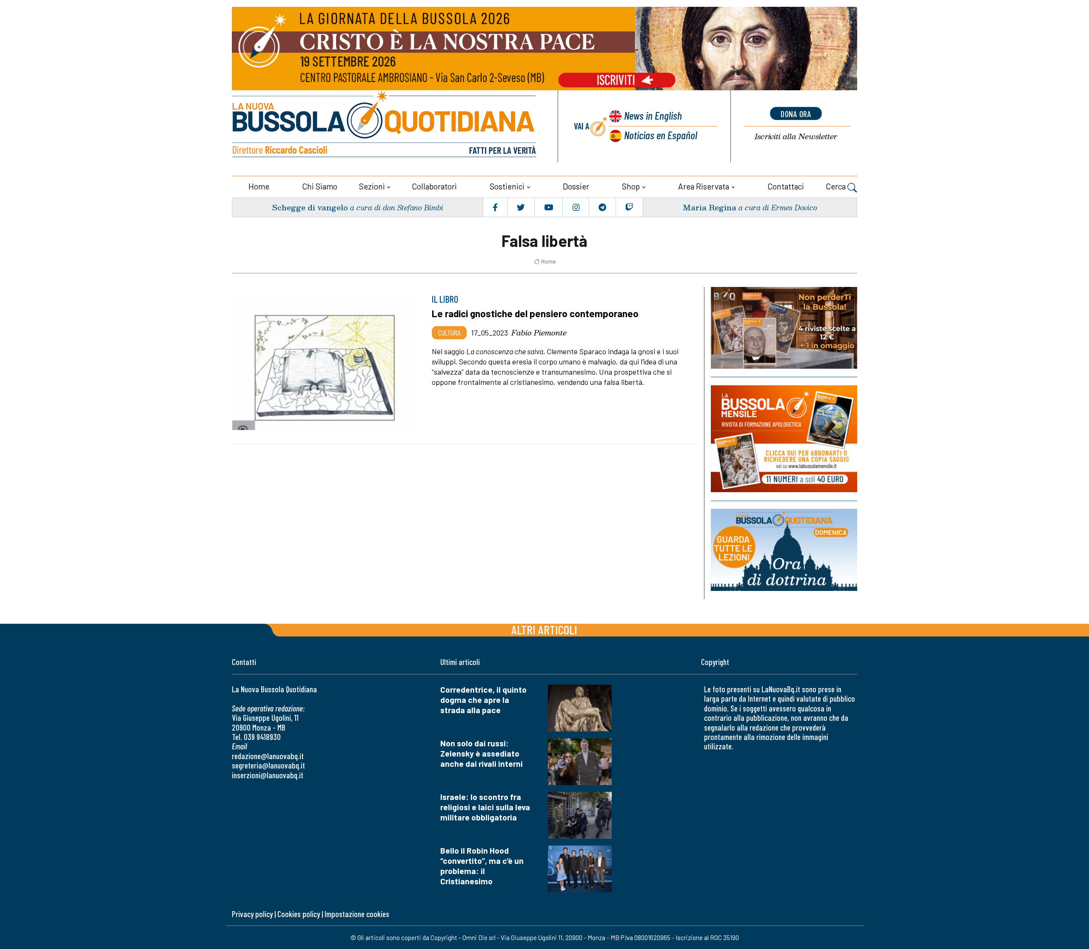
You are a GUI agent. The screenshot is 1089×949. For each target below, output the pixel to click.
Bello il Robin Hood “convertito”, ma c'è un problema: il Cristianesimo (482, 866)
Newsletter (796, 136)
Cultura (449, 332)
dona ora (796, 114)
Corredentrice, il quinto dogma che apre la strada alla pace (483, 700)
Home (258, 186)
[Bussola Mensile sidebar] (784, 438)
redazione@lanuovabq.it (268, 756)
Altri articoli (544, 629)
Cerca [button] (836, 186)
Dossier (576, 186)
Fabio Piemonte (539, 332)
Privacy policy (252, 914)
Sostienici (507, 186)
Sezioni (372, 186)
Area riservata (703, 186)
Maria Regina (709, 207)
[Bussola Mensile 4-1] (784, 328)
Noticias (660, 134)
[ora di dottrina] (784, 550)
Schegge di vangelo (310, 207)
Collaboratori (434, 186)
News (653, 115)
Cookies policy (298, 914)
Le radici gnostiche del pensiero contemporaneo (535, 313)
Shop (631, 186)
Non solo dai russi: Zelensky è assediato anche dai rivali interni (481, 753)
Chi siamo (319, 186)
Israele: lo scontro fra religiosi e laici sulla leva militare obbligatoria (485, 807)
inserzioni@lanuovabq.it (267, 775)
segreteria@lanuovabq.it (268, 765)
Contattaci (785, 186)
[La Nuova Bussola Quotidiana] (385, 126)
